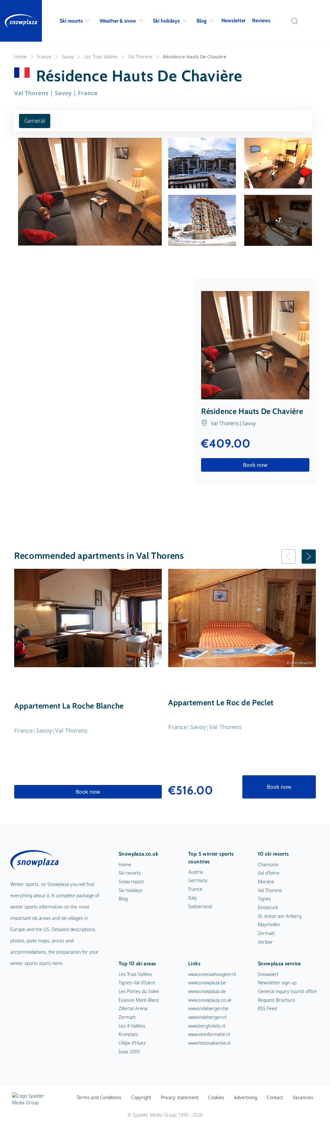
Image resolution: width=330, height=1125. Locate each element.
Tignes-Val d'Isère (137, 982)
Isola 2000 (129, 1052)
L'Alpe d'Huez (132, 1043)
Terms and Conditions (99, 1097)
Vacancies (303, 1097)
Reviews (261, 20)
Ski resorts (71, 21)
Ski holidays (166, 21)
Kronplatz (128, 1034)
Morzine (266, 882)
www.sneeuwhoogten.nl (212, 974)
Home (20, 57)
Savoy (68, 57)
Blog (202, 21)
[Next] (309, 556)
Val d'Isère (268, 873)
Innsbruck (268, 907)
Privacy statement (180, 1097)
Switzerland (200, 906)
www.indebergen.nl (207, 1017)
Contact (275, 1097)
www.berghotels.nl (206, 1026)
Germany (198, 880)
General (34, 121)
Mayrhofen (269, 924)
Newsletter (233, 20)
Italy (192, 898)
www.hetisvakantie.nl (209, 1043)
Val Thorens (140, 57)
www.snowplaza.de (207, 991)
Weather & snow (118, 21)
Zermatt (266, 933)
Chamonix (268, 864)
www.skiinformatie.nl (209, 1034)
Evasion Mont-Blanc (139, 1000)
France (44, 57)
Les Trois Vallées (101, 57)
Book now (255, 464)
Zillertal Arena (133, 1008)
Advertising (245, 1097)
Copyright (141, 1097)
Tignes (264, 899)
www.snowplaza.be (207, 982)
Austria (195, 872)
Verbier (265, 942)
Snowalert (268, 974)
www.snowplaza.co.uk (209, 1000)
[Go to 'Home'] (21, 21)
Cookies (216, 1097)
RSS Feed (267, 1008)
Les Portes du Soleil (139, 991)
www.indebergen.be (208, 1008)
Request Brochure (276, 1000)
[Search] (293, 21)
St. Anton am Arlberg (279, 916)
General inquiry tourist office (287, 991)
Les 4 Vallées (132, 1026)
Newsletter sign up (277, 982)
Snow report (131, 882)
